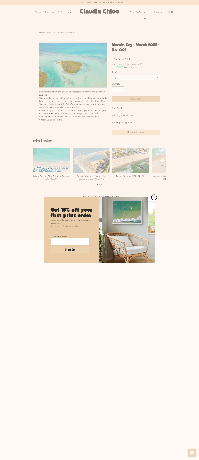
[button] (154, 197)
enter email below (59, 236)
